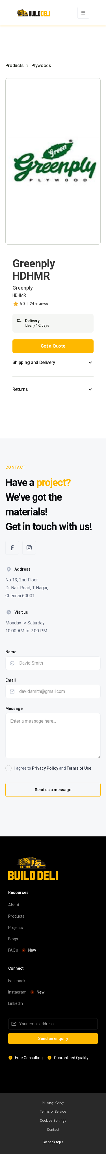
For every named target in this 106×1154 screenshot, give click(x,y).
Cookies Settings (53, 1121)
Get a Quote (53, 346)
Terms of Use (79, 768)
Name (10, 652)
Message (14, 708)
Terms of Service (53, 1112)
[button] (83, 13)
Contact (53, 1130)
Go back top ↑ (53, 1142)
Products (14, 65)
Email (10, 680)
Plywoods (41, 65)
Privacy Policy (45, 768)
